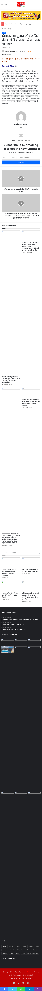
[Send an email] (14, 51)
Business (10, 946)
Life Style (11, 950)
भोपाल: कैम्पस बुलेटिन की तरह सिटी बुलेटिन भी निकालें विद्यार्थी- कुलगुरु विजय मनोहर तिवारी (11, 379)
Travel (11, 953)
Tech (34, 950)
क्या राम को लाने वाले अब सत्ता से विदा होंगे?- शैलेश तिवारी (10, 595)
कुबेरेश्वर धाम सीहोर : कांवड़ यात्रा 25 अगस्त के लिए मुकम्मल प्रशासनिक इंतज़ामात (10, 572)
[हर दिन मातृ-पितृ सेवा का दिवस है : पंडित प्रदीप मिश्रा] (31, 562)
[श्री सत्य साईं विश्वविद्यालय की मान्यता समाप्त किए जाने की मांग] (21, 642)
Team (28, 950)
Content (31, 946)
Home (5, 28)
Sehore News (20, 950)
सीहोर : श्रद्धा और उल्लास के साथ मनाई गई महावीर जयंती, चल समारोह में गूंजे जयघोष (30, 596)
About (4, 946)
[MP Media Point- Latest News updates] (21, 4)
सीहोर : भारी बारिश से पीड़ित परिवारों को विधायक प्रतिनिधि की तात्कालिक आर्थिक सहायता (31, 402)
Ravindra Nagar (9, 51)
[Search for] (40, 5)
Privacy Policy (20, 978)
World (17, 953)
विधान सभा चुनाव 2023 (32, 953)
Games (4, 950)
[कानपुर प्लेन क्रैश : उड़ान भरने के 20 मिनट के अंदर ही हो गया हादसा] (21, 718)
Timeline (5, 953)
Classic (18, 946)
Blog (9, 28)
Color (24, 946)
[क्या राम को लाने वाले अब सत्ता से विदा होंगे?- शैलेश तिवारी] (11, 586)
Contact (28, 978)
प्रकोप (23, 953)
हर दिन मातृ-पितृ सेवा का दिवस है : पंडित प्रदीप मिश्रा (30, 570)
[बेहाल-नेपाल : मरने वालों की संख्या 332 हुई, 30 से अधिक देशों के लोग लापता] (34, 642)
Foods (37, 946)
